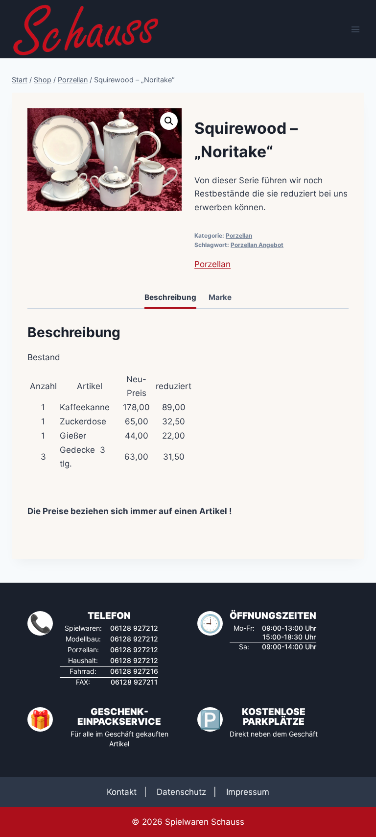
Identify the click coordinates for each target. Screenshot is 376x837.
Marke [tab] (220, 297)
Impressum (247, 792)
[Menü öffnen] (355, 29)
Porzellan (239, 235)
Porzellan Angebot (257, 244)
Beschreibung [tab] (170, 297)
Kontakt (122, 792)
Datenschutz (181, 792)
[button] (169, 121)
